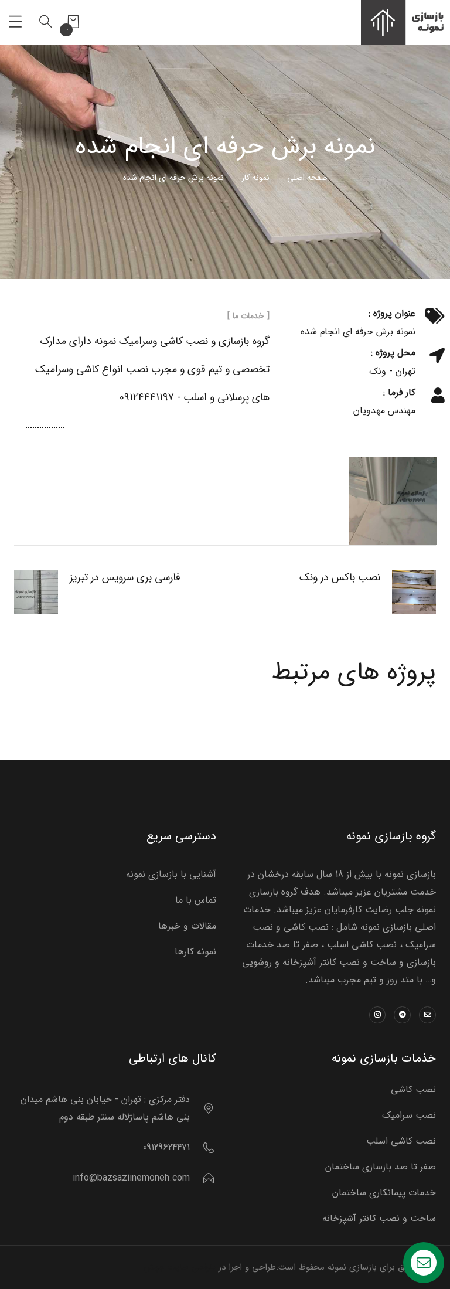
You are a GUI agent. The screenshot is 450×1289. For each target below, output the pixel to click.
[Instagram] (377, 1014)
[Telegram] (402, 1014)
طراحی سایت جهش (180, 1267)
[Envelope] (427, 1014)
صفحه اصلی (307, 177)
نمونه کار (255, 177)
